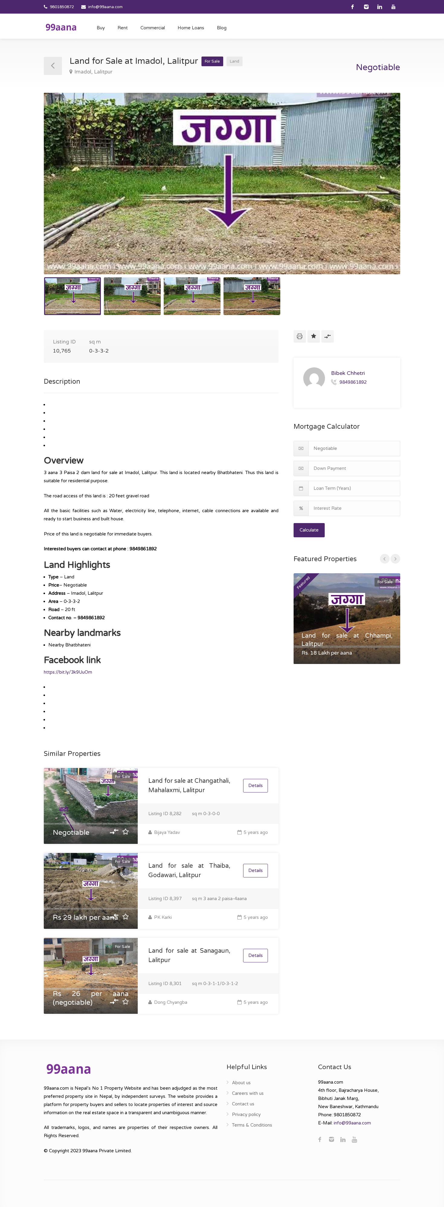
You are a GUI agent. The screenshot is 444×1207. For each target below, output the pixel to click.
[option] (222, 183)
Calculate (309, 530)
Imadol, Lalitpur (93, 72)
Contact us (243, 1104)
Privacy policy (246, 1114)
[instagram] (366, 7)
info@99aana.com (105, 7)
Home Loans (191, 28)
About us (241, 1082)
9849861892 (353, 382)
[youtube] (393, 7)
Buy (101, 28)
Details (255, 785)
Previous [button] (61, 191)
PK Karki (162, 917)
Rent (122, 28)
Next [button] (383, 191)
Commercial (152, 28)
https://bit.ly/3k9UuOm (68, 672)
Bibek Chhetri (348, 373)
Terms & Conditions (252, 1125)
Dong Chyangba (170, 1002)
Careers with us (248, 1093)
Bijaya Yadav (166, 832)
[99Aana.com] (61, 27)
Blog (222, 28)
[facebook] (352, 7)
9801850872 (62, 7)
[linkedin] (380, 7)
